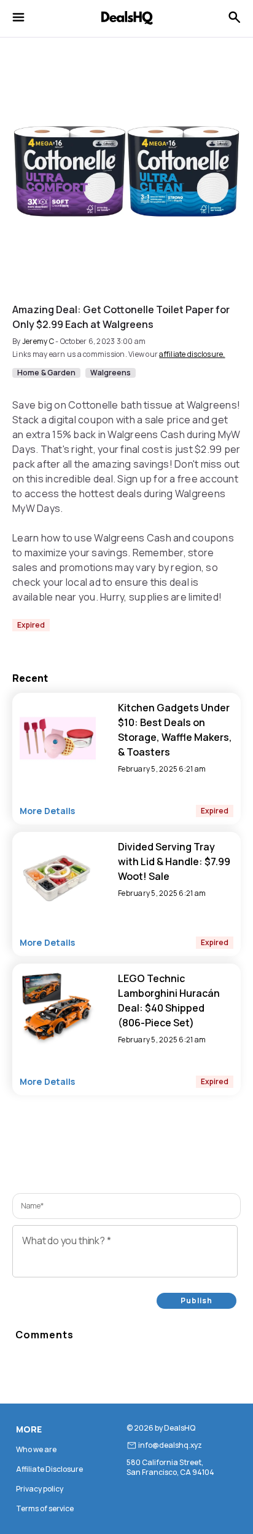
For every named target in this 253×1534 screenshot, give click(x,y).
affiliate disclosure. (192, 354)
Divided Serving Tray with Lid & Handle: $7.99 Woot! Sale (174, 861)
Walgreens (110, 373)
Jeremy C (38, 341)
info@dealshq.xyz (170, 1445)
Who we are (36, 1449)
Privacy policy (39, 1489)
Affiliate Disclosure (49, 1469)
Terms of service (45, 1508)
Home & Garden (46, 373)
